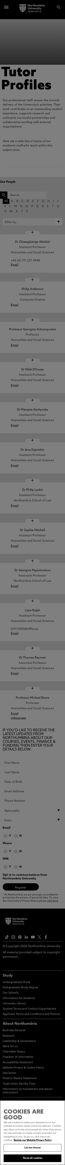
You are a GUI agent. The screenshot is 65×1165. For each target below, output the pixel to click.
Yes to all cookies (32, 1158)
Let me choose (32, 1148)
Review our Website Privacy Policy (33, 1140)
